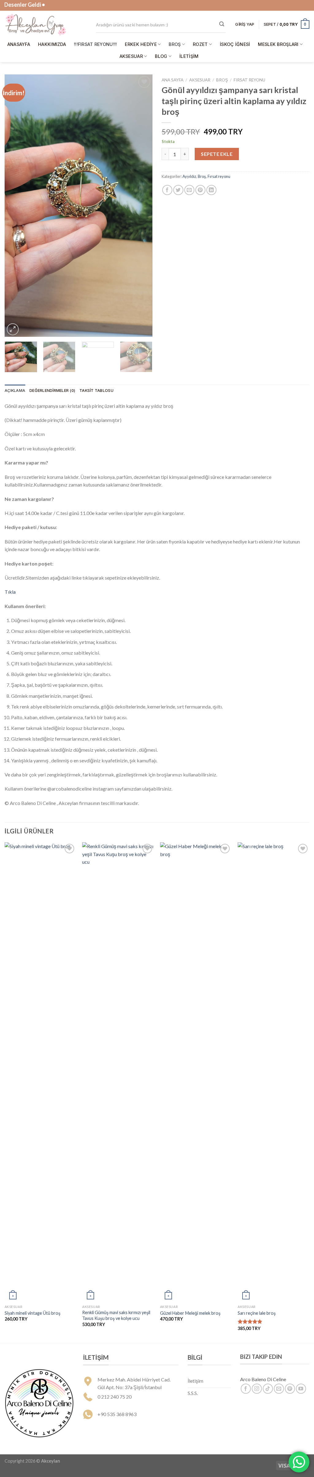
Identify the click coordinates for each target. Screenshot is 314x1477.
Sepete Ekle (216, 154)
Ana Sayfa (172, 79)
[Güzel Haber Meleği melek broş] (196, 1072)
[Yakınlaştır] (13, 329)
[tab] (15, 391)
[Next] (141, 205)
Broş (175, 44)
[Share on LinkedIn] (211, 190)
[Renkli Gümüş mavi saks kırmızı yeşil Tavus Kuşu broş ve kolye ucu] (118, 1072)
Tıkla (10, 592)
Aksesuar (131, 56)
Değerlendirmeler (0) (52, 390)
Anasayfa (18, 44)
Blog (161, 56)
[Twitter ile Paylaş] (178, 190)
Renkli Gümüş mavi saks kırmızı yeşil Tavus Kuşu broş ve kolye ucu (116, 1315)
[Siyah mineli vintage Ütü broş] (40, 1072)
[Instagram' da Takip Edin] (257, 1389)
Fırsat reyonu (249, 79)
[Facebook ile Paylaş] (167, 190)
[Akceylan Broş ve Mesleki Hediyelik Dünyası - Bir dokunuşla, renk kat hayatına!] (46, 24)
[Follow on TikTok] (268, 1389)
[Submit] (221, 24)
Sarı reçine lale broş (257, 1313)
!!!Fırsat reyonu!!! (95, 44)
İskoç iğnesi (235, 44)
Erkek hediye (140, 44)
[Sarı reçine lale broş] (273, 1072)
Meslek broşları (278, 44)
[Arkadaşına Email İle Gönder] (189, 190)
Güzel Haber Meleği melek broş (190, 1313)
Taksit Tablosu (96, 390)
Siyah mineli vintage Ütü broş (32, 1313)
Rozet (200, 44)
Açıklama (15, 390)
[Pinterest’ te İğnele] (200, 190)
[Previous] (15, 205)
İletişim (188, 56)
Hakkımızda (52, 44)
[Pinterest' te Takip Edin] (290, 1389)
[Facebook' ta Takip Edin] (246, 1389)
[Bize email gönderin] (279, 1389)
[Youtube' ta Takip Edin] (301, 1389)
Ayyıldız (189, 176)
